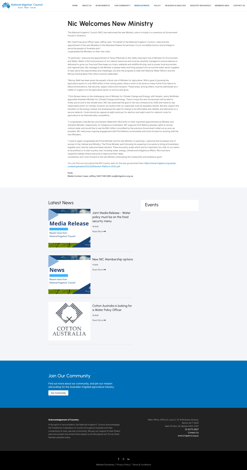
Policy (157, 5)
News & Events (141, 5)
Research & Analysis (175, 5)
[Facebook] (118, 459)
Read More (97, 231)
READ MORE (69, 228)
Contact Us (239, 5)
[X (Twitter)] (123, 459)
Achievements (102, 5)
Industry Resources (200, 5)
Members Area (222, 5)
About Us (86, 5)
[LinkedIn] (128, 459)
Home (75, 5)
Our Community (122, 5)
